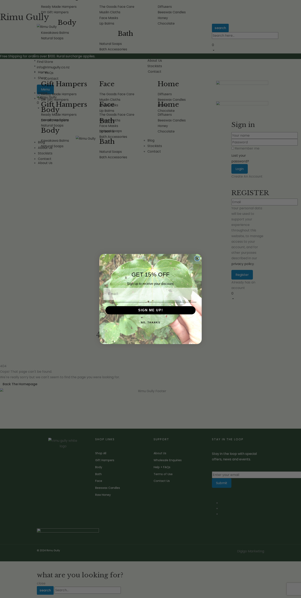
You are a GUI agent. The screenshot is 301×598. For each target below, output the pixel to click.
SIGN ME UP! (150, 310)
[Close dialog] (197, 258)
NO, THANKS (150, 322)
